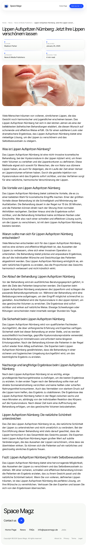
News (10, 23)
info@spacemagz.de (48, 530)
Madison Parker (10, 46)
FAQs (31, 530)
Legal (80, 538)
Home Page (10, 530)
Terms (73, 538)
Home (4, 23)
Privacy (66, 538)
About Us (57, 538)
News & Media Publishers (23, 23)
